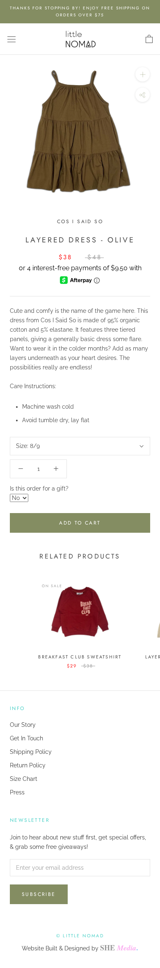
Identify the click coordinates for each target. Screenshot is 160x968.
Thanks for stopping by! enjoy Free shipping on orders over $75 (80, 11)
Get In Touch (26, 738)
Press (17, 792)
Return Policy (28, 765)
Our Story (23, 724)
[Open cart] (149, 39)
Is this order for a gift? (39, 488)
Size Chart (23, 779)
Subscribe (39, 894)
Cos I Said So (80, 221)
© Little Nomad (80, 935)
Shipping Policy (31, 752)
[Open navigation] (11, 39)
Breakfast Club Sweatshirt (79, 657)
